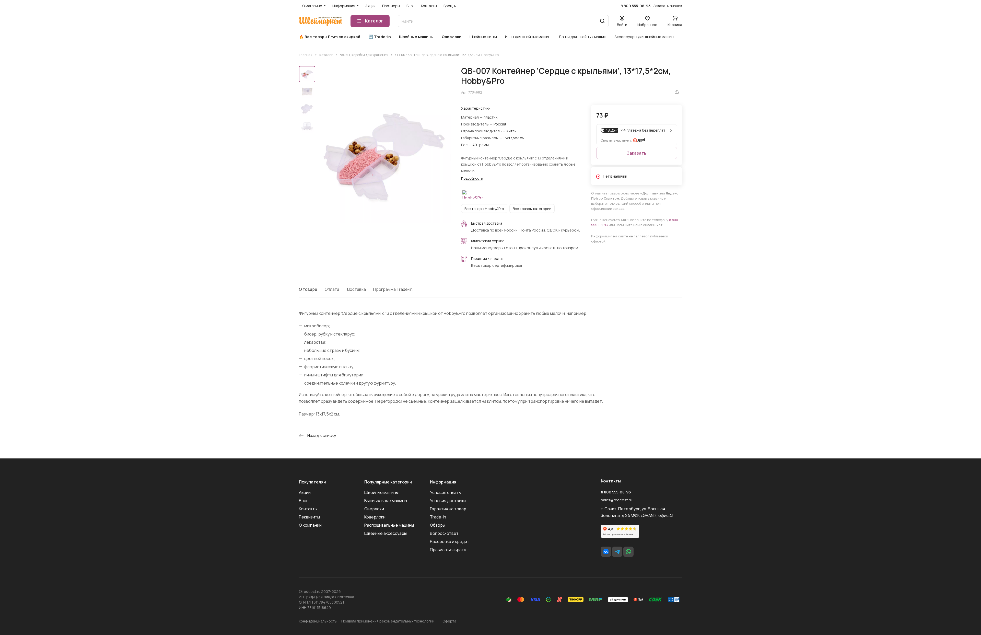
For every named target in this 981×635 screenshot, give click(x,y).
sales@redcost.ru (616, 500)
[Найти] (602, 21)
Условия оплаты (445, 492)
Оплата (332, 289)
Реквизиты (309, 517)
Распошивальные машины (389, 525)
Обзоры (437, 525)
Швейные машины (381, 492)
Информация (443, 482)
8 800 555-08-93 (636, 6)
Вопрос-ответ (444, 533)
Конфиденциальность (318, 621)
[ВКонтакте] (606, 552)
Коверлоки (375, 517)
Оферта (449, 621)
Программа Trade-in (393, 289)
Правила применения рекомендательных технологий (387, 621)
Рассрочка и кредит (449, 541)
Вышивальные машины (385, 500)
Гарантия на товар (448, 509)
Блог (303, 500)
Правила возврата (448, 549)
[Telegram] (617, 552)
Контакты (308, 509)
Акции (305, 492)
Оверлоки (374, 509)
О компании (310, 525)
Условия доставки (448, 500)
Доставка (356, 289)
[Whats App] (628, 552)
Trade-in (438, 517)
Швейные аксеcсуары (385, 533)
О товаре (308, 289)
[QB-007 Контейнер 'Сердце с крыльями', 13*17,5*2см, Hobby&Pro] (384, 157)
